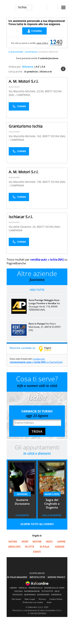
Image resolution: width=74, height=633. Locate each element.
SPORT (24, 541)
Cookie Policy (56, 599)
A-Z (37, 66)
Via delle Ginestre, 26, (23, 226)
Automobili (14, 86)
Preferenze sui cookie (33, 602)
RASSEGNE (22, 494)
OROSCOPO (14, 546)
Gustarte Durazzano (22, 501)
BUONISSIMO (43, 595)
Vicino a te (46, 71)
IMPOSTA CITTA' (37, 577)
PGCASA (18, 591)
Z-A (43, 66)
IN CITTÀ (29, 546)
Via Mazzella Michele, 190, (26, 182)
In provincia (31, 71)
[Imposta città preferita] (11, 7)
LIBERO (13, 588)
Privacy (42, 599)
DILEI (57, 591)
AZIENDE (60, 546)
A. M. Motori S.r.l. (24, 81)
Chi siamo (16, 599)
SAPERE (61, 541)
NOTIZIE (13, 541)
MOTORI (37, 541)
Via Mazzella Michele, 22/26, (27, 91)
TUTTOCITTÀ (47, 591)
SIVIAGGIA (18, 595)
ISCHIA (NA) (58, 136)
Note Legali (30, 599)
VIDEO (49, 541)
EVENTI (37, 551)
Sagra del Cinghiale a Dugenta (52, 503)
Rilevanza (27, 66)
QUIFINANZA (30, 595)
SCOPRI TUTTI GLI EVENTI (37, 524)
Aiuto (49, 602)
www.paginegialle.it (48, 349)
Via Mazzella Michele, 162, (26, 136)
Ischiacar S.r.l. (21, 216)
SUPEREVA (56, 595)
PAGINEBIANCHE (32, 591)
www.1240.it (42, 43)
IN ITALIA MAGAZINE (17, 577)
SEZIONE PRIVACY (56, 577)
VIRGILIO (22, 588)
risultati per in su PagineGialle (36, 360)
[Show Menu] (63, 7)
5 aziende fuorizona (48, 58)
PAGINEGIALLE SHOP (54, 588)
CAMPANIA (23, 95)
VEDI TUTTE (37, 290)
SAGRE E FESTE (52, 494)
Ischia (22, 7)
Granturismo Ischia (26, 126)
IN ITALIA (44, 546)
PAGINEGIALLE (35, 588)
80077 (49, 91)
